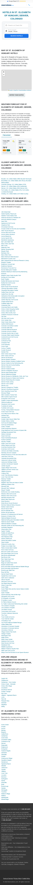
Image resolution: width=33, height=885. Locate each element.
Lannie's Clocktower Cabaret (9, 464)
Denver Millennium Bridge (8, 374)
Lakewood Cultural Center (8, 460)
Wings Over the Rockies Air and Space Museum (15, 652)
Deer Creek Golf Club (7, 355)
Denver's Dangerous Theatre (9, 387)
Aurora (3, 728)
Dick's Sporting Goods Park (9, 391)
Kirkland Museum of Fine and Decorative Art (13, 454)
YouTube (4, 864)
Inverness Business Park (8, 447)
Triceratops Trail (6, 620)
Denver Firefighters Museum (9, 370)
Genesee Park (5, 417)
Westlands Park (5, 645)
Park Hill (3, 699)
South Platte (4, 587)
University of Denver (7, 630)
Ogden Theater (5, 531)
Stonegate (4, 790)
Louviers (3, 775)
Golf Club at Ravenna (7, 424)
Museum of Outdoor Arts (8, 516)
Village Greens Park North (8, 632)
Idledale (3, 765)
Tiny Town (4, 615)
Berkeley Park (5, 253)
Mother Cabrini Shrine (7, 507)
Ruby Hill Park (5, 572)
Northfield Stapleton (7, 527)
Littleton (3, 771)
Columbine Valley (6, 739)
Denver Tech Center (7, 383)
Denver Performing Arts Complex (10, 380)
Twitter (26, 862)
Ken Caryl (4, 693)
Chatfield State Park (7, 303)
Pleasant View (5, 701)
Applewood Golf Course (8, 223)
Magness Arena (5, 480)
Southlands (4, 591)
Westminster (4, 797)
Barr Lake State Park (7, 242)
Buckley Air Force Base (8, 277)
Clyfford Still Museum (7, 324)
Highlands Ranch (6, 764)
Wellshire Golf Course (7, 641)
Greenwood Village (6, 758)
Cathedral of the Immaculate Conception (12, 296)
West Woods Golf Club (7, 643)
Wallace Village (5, 793)
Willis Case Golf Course (8, 650)
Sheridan (3, 702)
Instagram (10, 864)
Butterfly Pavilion (6, 284)
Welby (3, 706)
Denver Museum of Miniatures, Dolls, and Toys (14, 376)
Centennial (4, 736)
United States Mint (6, 624)
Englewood (4, 747)
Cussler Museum (6, 350)
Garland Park (5, 415)
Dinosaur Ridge (5, 393)
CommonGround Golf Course (9, 337)
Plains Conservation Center (9, 548)
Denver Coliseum (6, 367)
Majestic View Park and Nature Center (12, 482)
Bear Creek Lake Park (7, 243)
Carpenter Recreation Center (9, 290)
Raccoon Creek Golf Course (9, 551)
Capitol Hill (4, 678)
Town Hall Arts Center (7, 619)
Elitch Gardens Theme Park (9, 395)
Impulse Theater (6, 441)
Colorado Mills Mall (6, 327)
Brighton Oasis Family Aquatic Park (11, 275)
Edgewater (4, 745)
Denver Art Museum (7, 357)
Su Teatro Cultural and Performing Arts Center (14, 604)
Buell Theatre (5, 279)
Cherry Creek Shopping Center (10, 309)
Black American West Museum (9, 256)
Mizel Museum (5, 501)
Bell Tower (4, 245)
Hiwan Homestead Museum (9, 438)
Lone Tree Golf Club (7, 477)
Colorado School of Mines (8, 331)
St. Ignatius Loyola (6, 600)
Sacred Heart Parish (7, 574)
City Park (3, 316)
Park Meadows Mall (6, 536)
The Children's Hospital (8, 605)
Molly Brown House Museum (9, 503)
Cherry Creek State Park (8, 311)
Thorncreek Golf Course (8, 611)
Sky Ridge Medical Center (8, 583)
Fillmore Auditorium (6, 402)
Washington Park (6, 635)
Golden (3, 756)
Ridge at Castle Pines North (9, 563)
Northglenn (4, 779)
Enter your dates (16, 95)
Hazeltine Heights (6, 760)
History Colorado (6, 434)
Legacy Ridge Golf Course (8, 467)
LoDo (2, 697)
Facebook (20, 862)
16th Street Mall (5, 212)
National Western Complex (9, 523)
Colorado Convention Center (9, 326)
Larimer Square (5, 465)
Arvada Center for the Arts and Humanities (13, 228)
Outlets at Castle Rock (7, 533)
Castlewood (4, 680)
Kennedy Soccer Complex (8, 452)
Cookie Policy (26, 878)
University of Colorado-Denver (10, 628)
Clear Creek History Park (8, 322)
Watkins (3, 795)
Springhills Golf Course (7, 596)
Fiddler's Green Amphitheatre (9, 400)
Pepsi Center (5, 542)
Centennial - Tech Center (8, 682)
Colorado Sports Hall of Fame (9, 333)
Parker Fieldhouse (6, 538)
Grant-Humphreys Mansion (9, 428)
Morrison (3, 777)
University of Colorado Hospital (10, 626)
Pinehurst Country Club (7, 544)
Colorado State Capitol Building (10, 335)
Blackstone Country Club (8, 258)
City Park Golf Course (7, 318)
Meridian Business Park (8, 497)
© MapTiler (15, 90)
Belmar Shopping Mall (7, 249)
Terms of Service (8, 878)
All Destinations (21, 854)
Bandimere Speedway (7, 240)
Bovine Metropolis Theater (9, 270)
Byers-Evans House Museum (9, 286)
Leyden (3, 769)
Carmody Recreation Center (9, 288)
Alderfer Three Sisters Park (9, 215)
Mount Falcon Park (6, 508)
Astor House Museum (7, 230)
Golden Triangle (6, 691)
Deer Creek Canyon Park (8, 354)
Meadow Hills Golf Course (8, 493)
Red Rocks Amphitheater (8, 555)
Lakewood (4, 767)
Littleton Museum (6, 471)
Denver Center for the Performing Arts (12, 363)
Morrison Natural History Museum (10, 505)
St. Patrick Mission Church (8, 602)
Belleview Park (5, 247)
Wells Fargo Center (6, 639)
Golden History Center (7, 421)
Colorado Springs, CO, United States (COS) (13, 184)
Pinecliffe (4, 782)
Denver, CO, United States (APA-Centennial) (14, 186)
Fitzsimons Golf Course (8, 404)
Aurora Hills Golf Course (8, 232)
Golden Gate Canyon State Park (10, 419)
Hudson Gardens (6, 439)
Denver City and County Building (10, 365)
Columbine (4, 688)
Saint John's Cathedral (7, 577)
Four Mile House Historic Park (9, 413)
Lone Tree (4, 773)
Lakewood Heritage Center (9, 462)
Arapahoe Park (5, 225)
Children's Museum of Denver (9, 314)
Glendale (4, 754)
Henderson (4, 762)
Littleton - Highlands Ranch (9, 695)
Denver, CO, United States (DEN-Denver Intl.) (14, 188)
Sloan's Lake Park (6, 585)
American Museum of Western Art (10, 217)
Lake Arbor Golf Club (7, 456)
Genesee (4, 752)
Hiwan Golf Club (5, 436)
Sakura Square (5, 579)
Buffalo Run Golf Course (8, 283)
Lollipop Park (5, 473)
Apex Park (4, 221)
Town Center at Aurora (7, 617)
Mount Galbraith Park (7, 510)
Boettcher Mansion (6, 266)
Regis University (5, 561)
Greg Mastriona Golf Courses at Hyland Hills (13, 430)
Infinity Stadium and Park (8, 445)
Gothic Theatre (5, 426)
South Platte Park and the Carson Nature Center (15, 589)
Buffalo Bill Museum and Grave (10, 281)
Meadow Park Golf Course (8, 495)
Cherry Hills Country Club (8, 312)
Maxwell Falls (5, 486)
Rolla (2, 784)
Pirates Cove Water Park (8, 546)
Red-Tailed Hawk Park (7, 559)
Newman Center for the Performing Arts (12, 525)
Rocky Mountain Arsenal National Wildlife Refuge (15, 566)
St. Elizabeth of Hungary (8, 598)
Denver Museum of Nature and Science (12, 378)
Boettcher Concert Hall (8, 264)
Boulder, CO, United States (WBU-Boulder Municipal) (16, 179)
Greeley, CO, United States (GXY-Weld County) (14, 193)
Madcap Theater (6, 479)
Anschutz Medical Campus (8, 219)
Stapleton (4, 704)
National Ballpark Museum (8, 518)
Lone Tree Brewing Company (9, 475)
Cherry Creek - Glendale (8, 684)
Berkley (3, 730)
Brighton (3, 732)
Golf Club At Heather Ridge (9, 423)
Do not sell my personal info (10, 859)
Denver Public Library (7, 382)
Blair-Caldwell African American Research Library (15, 260)
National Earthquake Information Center (12, 520)
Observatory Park (6, 529)
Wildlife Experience (6, 647)
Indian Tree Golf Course (8, 443)
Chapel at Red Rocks (7, 301)
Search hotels (16, 36)
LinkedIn (16, 864)
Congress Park (5, 342)
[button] (3, 72)
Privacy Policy (18, 878)
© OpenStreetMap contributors (24, 90)
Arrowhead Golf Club (7, 227)
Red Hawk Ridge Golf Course (9, 553)
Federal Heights (5, 751)
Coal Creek (4, 737)
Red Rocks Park (5, 557)
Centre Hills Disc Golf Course (9, 299)
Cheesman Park (5, 305)
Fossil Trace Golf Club (7, 411)
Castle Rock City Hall (7, 294)
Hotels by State (6, 857)
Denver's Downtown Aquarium (9, 389)
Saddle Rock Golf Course (8, 576)
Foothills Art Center (6, 406)
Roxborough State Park (8, 570)
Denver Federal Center (8, 368)
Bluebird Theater (6, 262)
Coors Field (4, 346)
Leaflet (10, 90)
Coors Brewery (5, 344)
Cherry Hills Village (6, 686)
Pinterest (22, 864)
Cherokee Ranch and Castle (9, 307)
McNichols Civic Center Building (10, 492)
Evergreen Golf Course (8, 398)
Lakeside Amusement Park (8, 458)
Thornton (4, 792)
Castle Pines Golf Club (7, 292)
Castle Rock (4, 734)
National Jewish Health (7, 521)
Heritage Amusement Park (8, 432)
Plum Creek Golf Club (7, 549)
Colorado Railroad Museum (9, 329)
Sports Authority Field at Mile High (11, 594)
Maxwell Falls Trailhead (8, 488)
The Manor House (6, 609)
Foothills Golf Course (7, 408)
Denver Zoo (4, 385)
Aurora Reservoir (6, 236)
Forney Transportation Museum (10, 410)
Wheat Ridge (5, 799)
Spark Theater (5, 592)
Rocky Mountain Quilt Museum (10, 568)
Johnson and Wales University (10, 451)
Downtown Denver (6, 689)
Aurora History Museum (8, 234)
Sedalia (3, 788)
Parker (3, 780)
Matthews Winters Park (7, 484)
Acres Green (5, 724)
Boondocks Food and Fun (8, 268)
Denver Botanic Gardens (8, 359)
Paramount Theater (6, 535)
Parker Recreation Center (8, 540)
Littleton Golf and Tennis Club (9, 469)
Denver (3, 743)
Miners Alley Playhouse (8, 499)
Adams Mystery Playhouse (8, 214)
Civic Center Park (6, 320)
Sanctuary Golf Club (7, 581)
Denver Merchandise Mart (8, 372)
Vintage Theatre (6, 633)
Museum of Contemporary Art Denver (12, 514)
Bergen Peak (5, 251)
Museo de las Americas (8, 512)
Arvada (3, 726)
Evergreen (4, 749)
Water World (4, 637)
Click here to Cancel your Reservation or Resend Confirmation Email (15, 835)
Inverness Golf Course (7, 449)
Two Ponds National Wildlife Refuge (11, 622)
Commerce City (5, 741)
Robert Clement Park (7, 564)
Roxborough (4, 786)
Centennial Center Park (8, 298)
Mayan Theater (5, 490)
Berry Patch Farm (6, 255)
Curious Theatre (6, 348)
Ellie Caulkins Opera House (9, 396)
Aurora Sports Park (6, 238)
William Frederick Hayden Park (10, 648)
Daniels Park (4, 352)
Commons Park (5, 339)
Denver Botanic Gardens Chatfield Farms (13, 361)
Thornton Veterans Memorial (9, 613)
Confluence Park (6, 340)
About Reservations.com (8, 854)
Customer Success (17, 857)
